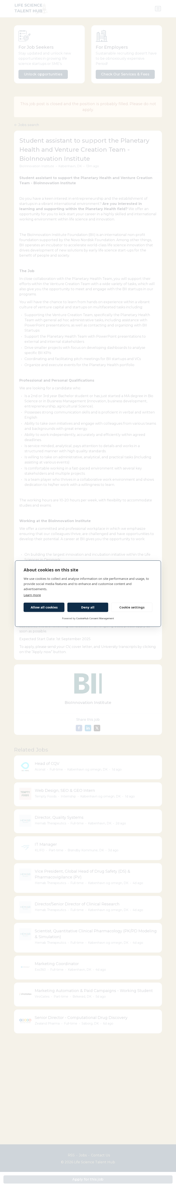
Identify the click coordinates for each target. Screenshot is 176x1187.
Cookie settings (131, 607)
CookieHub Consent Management (95, 618)
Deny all (87, 607)
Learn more (32, 595)
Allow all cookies (44, 607)
